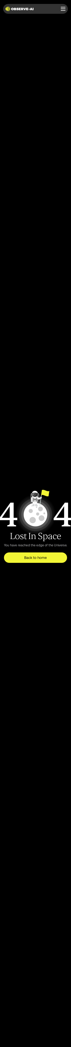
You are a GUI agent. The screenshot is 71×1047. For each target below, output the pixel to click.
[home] (20, 9)
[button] (63, 9)
